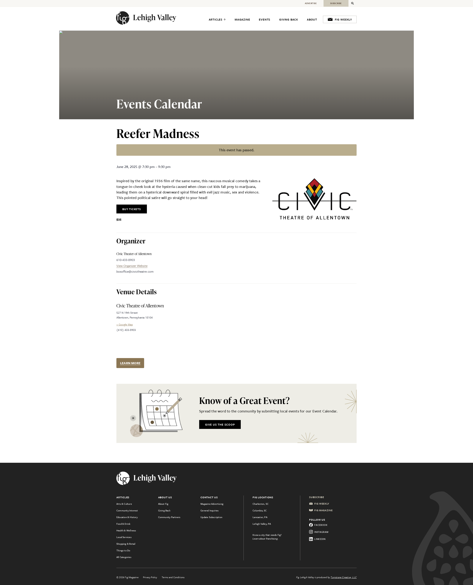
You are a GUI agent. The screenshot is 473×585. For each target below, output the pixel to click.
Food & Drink (123, 524)
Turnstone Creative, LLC (344, 577)
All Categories (123, 557)
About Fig (163, 504)
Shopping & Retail (125, 544)
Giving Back (164, 510)
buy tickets (131, 209)
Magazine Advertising (211, 504)
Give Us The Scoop (220, 424)
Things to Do (123, 550)
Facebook (321, 525)
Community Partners (169, 517)
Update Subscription (211, 517)
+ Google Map (124, 324)
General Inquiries (209, 510)
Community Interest (127, 510)
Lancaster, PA (260, 517)
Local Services (124, 537)
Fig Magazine (323, 510)
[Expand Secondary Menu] (352, 3)
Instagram (321, 532)
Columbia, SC (260, 510)
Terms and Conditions (173, 577)
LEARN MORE (130, 363)
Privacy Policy (150, 577)
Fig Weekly (321, 503)
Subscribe (316, 497)
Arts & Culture (124, 504)
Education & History (127, 517)
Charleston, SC (260, 504)
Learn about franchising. (265, 538)
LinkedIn (320, 539)
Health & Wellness (126, 530)
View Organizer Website (131, 265)
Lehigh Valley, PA (262, 524)
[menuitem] (217, 19)
